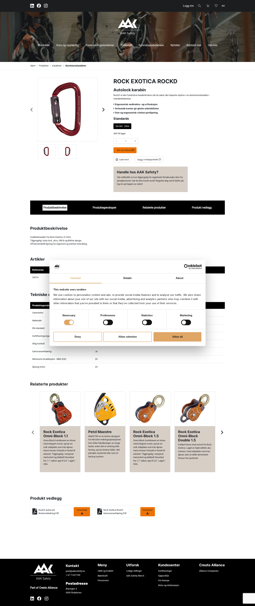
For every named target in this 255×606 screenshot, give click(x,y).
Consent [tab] (75, 278)
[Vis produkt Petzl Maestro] (105, 409)
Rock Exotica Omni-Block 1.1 (55, 434)
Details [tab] (127, 278)
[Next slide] (103, 110)
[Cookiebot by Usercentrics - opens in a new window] (186, 266)
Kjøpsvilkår (163, 575)
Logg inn (188, 5)
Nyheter (175, 45)
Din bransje (163, 580)
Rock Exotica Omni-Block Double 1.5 (189, 436)
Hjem (32, 65)
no (223, 6)
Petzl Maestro (100, 432)
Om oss (212, 45)
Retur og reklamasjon (168, 585)
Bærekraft (103, 575)
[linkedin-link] (32, 6)
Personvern (103, 580)
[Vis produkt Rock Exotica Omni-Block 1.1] (60, 409)
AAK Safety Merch (135, 575)
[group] (46, 151)
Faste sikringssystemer (100, 45)
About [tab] (179, 278)
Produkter (44, 45)
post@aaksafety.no (75, 571)
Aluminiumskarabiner (75, 65)
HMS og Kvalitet (105, 571)
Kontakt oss (194, 45)
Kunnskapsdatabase (151, 45)
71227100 (75, 575)
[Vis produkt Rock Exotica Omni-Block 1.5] (150, 409)
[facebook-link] (39, 6)
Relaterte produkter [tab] (154, 207)
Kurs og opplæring (67, 45)
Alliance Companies (209, 571)
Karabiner (57, 65)
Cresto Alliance (212, 565)
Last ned (124, 159)
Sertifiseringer (165, 571)
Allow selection (127, 336)
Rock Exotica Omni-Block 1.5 (146, 434)
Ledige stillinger (134, 571)
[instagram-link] (46, 6)
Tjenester (126, 45)
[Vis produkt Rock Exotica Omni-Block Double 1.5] (195, 409)
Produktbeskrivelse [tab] (54, 207)
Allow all (177, 336)
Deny (78, 336)
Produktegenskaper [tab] (104, 207)
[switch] (108, 322)
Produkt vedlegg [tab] (202, 207)
